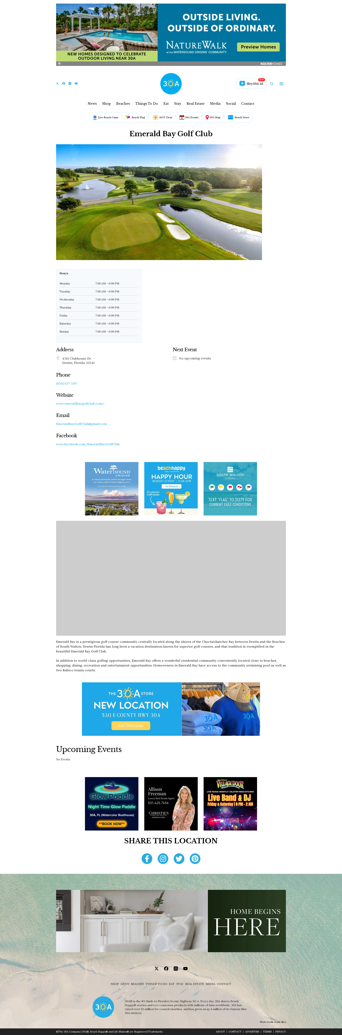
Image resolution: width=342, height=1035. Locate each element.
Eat (166, 104)
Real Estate (195, 104)
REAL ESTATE (194, 984)
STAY (179, 984)
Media (215, 104)
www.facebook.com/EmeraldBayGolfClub (88, 444)
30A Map (215, 117)
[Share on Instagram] (163, 859)
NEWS (125, 984)
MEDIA (210, 984)
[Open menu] (281, 83)
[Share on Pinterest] (195, 859)
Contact (247, 104)
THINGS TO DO (156, 984)
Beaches (123, 104)
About (220, 1032)
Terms (267, 1032)
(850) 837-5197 (66, 383)
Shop (106, 104)
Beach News (242, 117)
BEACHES (137, 984)
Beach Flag (138, 117)
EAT (172, 984)
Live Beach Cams (108, 117)
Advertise (252, 1032)
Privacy (280, 1032)
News (92, 104)
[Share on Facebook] (147, 859)
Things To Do (146, 104)
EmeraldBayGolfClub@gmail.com (81, 424)
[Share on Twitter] (179, 859)
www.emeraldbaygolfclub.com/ (80, 403)
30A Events (191, 117)
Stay (177, 104)
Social (231, 104)
